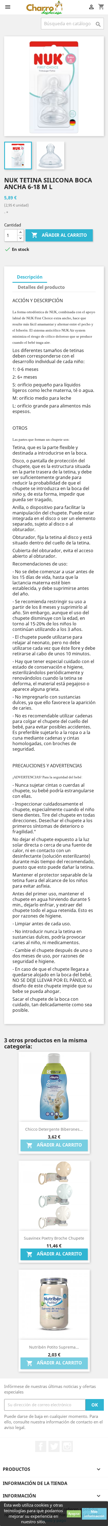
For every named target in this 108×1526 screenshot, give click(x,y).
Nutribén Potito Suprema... (54, 1347)
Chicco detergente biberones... (54, 1129)
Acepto (73, 1513)
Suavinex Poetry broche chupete (54, 1238)
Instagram (67, 1446)
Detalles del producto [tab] (41, 287)
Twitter (54, 1446)
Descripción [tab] (30, 277)
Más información (94, 1513)
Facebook (40, 1446)
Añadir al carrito (59, 235)
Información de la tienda (35, 1483)
